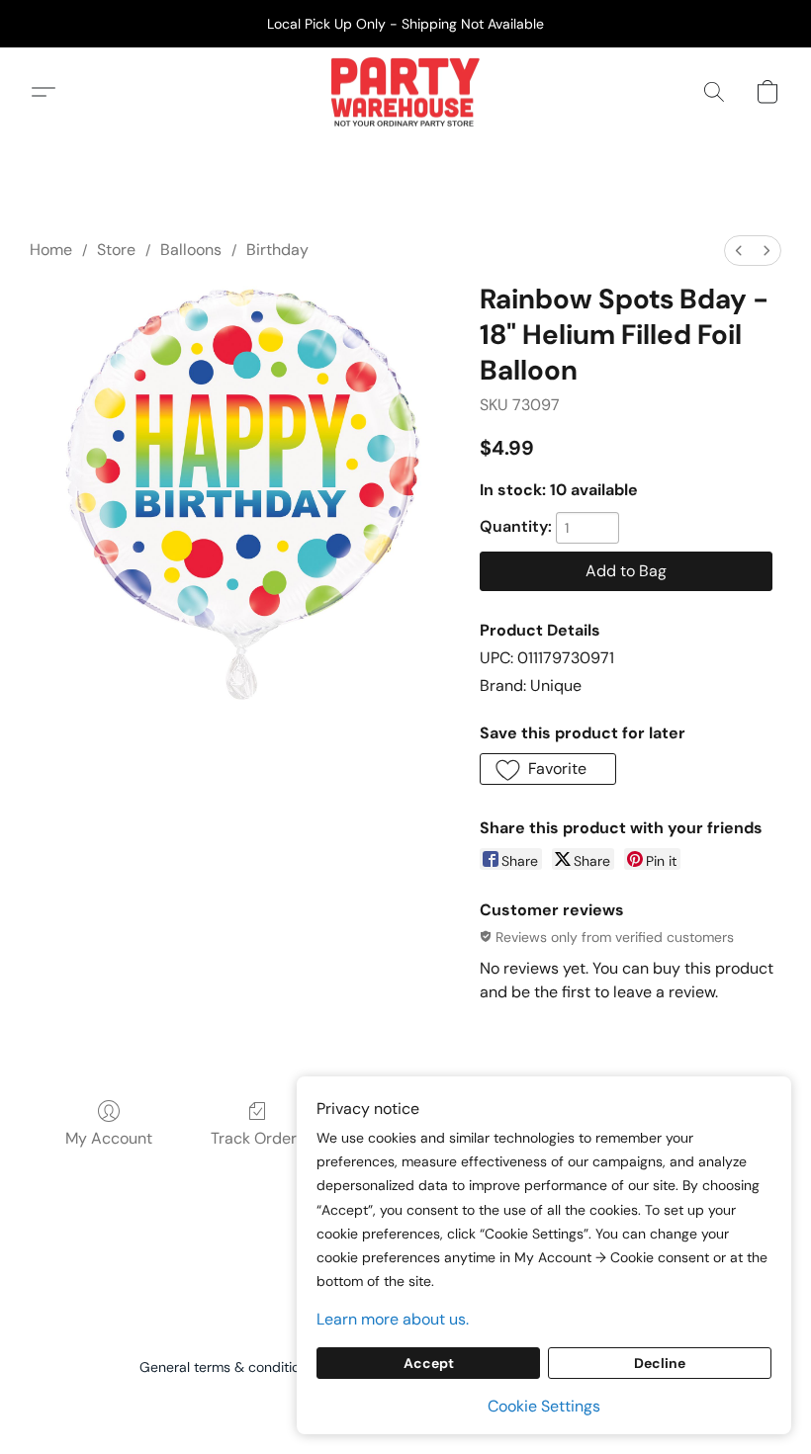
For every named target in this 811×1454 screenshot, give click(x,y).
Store (116, 249)
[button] (405, 92)
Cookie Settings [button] (544, 1406)
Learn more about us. (392, 1319)
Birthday (277, 249)
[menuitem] (739, 250)
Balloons (191, 249)
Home (51, 249)
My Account (108, 1138)
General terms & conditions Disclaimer (262, 1367)
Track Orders (258, 1138)
